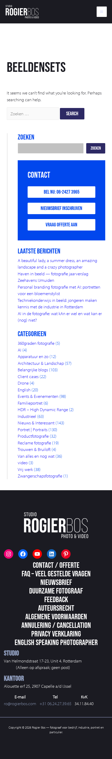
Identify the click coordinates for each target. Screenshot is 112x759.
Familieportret (30, 403)
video (23, 462)
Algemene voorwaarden (56, 617)
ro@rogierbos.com (20, 703)
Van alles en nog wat (36, 456)
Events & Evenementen (38, 396)
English (24, 389)
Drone (23, 383)
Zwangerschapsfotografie (40, 476)
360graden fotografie (36, 343)
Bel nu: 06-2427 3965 (61, 192)
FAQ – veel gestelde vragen (56, 574)
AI (19, 350)
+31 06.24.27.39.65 (55, 703)
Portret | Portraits (32, 429)
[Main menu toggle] (102, 12)
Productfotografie (33, 436)
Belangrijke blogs (33, 369)
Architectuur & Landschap (41, 363)
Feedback (56, 599)
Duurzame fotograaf (56, 591)
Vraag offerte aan (61, 225)
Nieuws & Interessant (36, 422)
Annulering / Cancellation (56, 625)
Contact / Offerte (56, 565)
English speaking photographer (56, 642)
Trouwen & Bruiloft (34, 449)
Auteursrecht (56, 608)
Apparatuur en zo (33, 356)
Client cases (28, 376)
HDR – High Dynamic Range (43, 409)
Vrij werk (25, 469)
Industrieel (27, 416)
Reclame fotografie (34, 442)
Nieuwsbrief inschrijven (61, 208)
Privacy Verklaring (56, 634)
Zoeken (96, 148)
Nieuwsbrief (56, 582)
